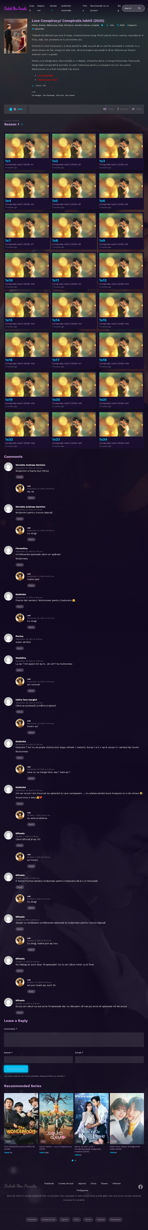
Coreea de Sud (65, 1183)
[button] (72, 1160)
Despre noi (40, 8)
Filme (85, 8)
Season (11, 123)
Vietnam (116, 1183)
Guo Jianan (70, 95)
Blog (119, 8)
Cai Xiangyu (36, 95)
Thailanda (49, 1183)
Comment (10, 1029)
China (35, 25)
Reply (19, 477)
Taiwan (104, 1183)
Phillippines (82, 1190)
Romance (69, 25)
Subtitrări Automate (66, 8)
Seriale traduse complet (87, 25)
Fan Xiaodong (48, 95)
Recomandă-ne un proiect (99, 8)
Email (79, 1052)
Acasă (31, 8)
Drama (42, 25)
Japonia (82, 1183)
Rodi (61, 25)
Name (8, 1052)
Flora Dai (60, 95)
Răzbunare (52, 25)
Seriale (53, 6)
